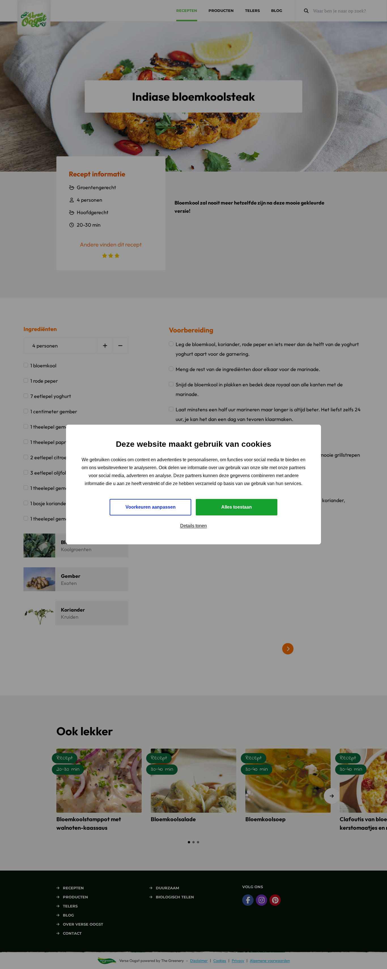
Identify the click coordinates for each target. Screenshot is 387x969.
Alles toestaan (236, 507)
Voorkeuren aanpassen (151, 507)
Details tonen (193, 525)
